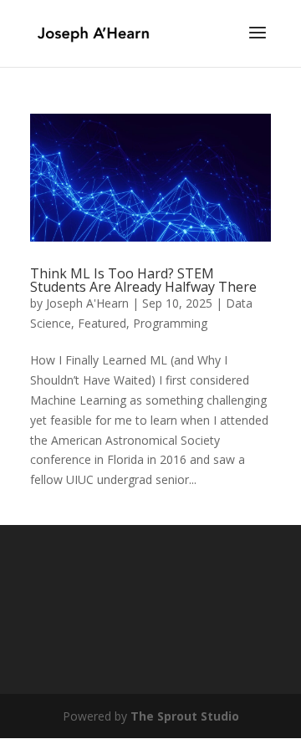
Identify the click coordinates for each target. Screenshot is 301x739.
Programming (170, 323)
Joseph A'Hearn (87, 303)
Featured (102, 323)
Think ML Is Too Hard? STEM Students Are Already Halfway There (143, 280)
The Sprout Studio (184, 716)
